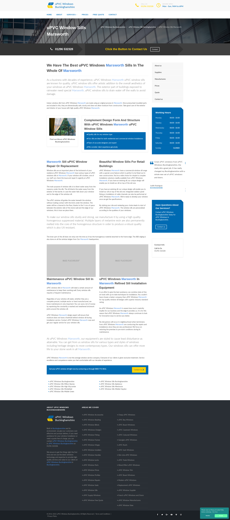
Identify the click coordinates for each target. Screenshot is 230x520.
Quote (157, 92)
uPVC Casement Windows (128, 430)
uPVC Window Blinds (91, 425)
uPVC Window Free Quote (93, 500)
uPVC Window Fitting (91, 435)
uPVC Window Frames (91, 440)
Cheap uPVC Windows (126, 415)
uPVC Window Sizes (125, 505)
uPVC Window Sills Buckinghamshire (114, 381)
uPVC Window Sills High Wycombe (63, 386)
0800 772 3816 (100, 369)
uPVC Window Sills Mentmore (111, 386)
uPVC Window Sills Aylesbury (111, 384)
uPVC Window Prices (91, 470)
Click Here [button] (215, 512)
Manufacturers (160, 79)
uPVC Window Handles (92, 455)
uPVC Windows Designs (92, 430)
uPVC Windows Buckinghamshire (62, 381)
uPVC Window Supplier (127, 490)
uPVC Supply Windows (92, 495)
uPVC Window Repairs (91, 480)
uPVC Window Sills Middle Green (62, 392)
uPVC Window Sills (90, 490)
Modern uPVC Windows (127, 480)
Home (49, 15)
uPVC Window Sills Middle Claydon (113, 389)
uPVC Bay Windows (125, 420)
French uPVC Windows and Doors (131, 495)
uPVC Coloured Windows (127, 435)
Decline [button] (208, 515)
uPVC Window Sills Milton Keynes (62, 384)
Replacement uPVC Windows (129, 485)
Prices (85, 15)
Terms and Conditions (102, 514)
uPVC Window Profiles (91, 475)
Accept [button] (221, 515)
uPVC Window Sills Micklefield (61, 389)
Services (71, 15)
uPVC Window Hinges (91, 445)
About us (158, 66)
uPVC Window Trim (125, 470)
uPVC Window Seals (90, 485)
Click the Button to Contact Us (125, 49)
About (59, 15)
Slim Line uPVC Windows (127, 455)
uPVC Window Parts (90, 465)
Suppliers (158, 72)
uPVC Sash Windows (126, 450)
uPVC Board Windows (126, 425)
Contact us (159, 99)
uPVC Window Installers (92, 450)
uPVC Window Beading (92, 420)
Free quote (98, 15)
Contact (113, 15)
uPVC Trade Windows (126, 460)
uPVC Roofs (122, 445)
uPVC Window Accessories (93, 415)
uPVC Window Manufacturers (129, 500)
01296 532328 (147, 6)
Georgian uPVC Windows (127, 440)
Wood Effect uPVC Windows (129, 465)
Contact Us (138, 370)
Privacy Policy (52, 516)
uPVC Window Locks (91, 460)
